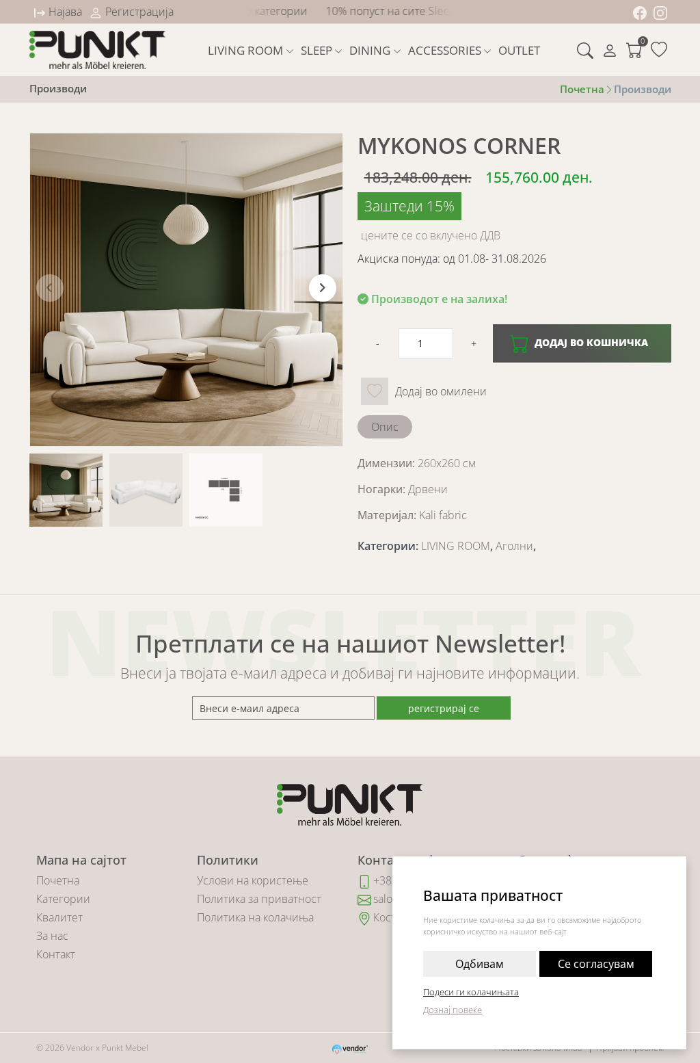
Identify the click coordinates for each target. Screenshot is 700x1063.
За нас (52, 935)
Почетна (57, 880)
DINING (369, 50)
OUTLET (519, 50)
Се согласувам (596, 963)
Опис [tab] (385, 426)
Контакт (55, 954)
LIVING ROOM (245, 50)
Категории (63, 898)
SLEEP (316, 50)
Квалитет (59, 917)
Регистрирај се (443, 708)
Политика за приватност (259, 898)
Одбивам (479, 963)
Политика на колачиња (255, 917)
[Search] (585, 50)
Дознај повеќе (452, 1009)
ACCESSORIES (444, 50)
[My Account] (610, 50)
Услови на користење (252, 880)
